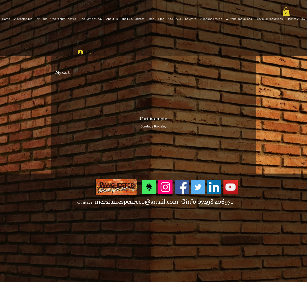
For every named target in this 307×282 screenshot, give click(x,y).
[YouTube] (230, 187)
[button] (286, 11)
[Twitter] (198, 187)
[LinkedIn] (214, 187)
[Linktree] (149, 187)
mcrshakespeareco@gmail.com (136, 201)
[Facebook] (182, 187)
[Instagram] (165, 187)
